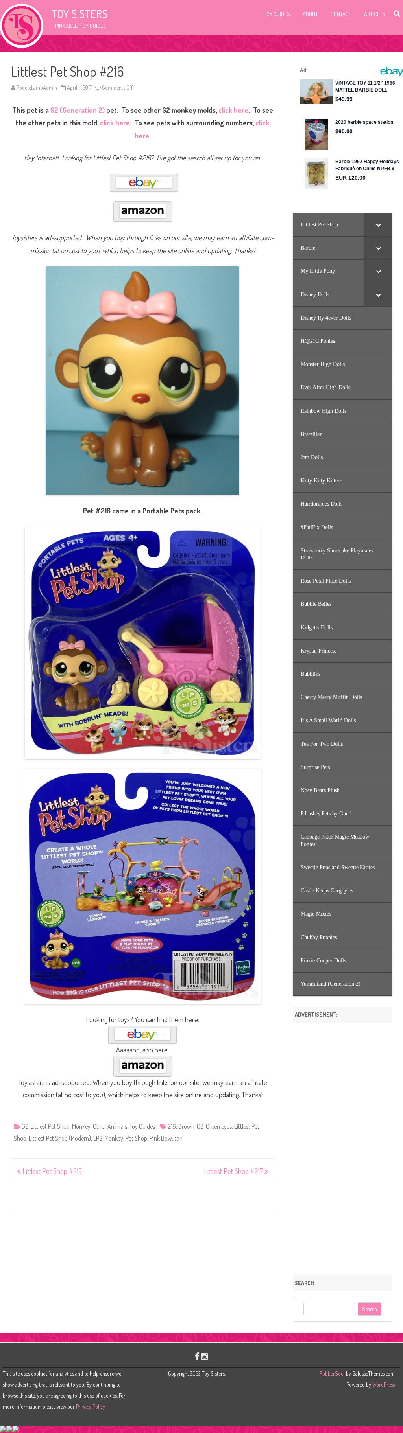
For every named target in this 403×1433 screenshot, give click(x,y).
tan (178, 1138)
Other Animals (110, 1126)
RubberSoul (332, 1373)
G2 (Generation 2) (77, 110)
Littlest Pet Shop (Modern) (60, 1138)
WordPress (383, 1384)
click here (233, 110)
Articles (374, 14)
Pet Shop (136, 1138)
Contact (341, 14)
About (310, 14)
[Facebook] (197, 1356)
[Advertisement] (342, 1146)
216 (172, 1126)
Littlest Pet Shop (50, 1126)
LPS (97, 1138)
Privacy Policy (90, 1406)
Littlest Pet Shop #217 (234, 1171)
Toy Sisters (79, 14)
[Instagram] (204, 1356)
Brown (186, 1126)
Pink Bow (161, 1138)
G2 (25, 1126)
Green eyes (219, 1126)
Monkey (81, 1126)
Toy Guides (277, 14)
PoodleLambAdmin (37, 87)
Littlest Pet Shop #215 (51, 1171)
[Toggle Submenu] (378, 224)
